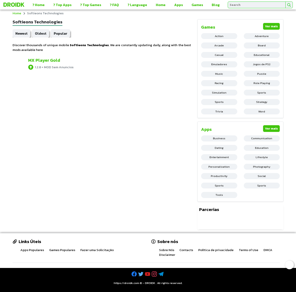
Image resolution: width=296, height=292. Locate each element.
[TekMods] (214, 221)
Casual (219, 55)
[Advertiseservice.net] (224, 221)
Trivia (219, 111)
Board (262, 45)
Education (261, 148)
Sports (261, 93)
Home (161, 4)
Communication (261, 138)
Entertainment (219, 157)
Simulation (219, 93)
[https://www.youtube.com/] (148, 274)
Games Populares (62, 249)
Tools (219, 195)
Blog (216, 4)
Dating (219, 148)
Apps (178, 4)
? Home (39, 4)
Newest (21, 33)
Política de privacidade (216, 249)
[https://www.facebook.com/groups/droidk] (135, 274)
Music (219, 74)
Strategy (261, 102)
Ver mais (271, 26)
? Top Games (90, 4)
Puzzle (261, 74)
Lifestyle (262, 157)
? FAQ (114, 4)
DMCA (267, 249)
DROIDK (150, 283)
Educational (262, 55)
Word (261, 111)
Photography (261, 167)
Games (197, 4)
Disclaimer (167, 254)
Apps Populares (32, 249)
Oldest (40, 33)
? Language (137, 4)
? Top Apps (62, 4)
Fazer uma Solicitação (97, 249)
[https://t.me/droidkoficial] (161, 274)
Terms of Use (248, 249)
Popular (60, 33)
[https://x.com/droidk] (141, 274)
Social (262, 176)
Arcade (219, 45)
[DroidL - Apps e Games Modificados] (204, 221)
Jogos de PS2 (261, 64)
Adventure (262, 36)
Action (219, 36)
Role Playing (262, 83)
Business (219, 138)
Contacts (186, 249)
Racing (219, 83)
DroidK (13, 4)
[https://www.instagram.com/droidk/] (155, 274)
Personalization (219, 167)
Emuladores (219, 64)
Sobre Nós (166, 249)
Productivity (219, 176)
